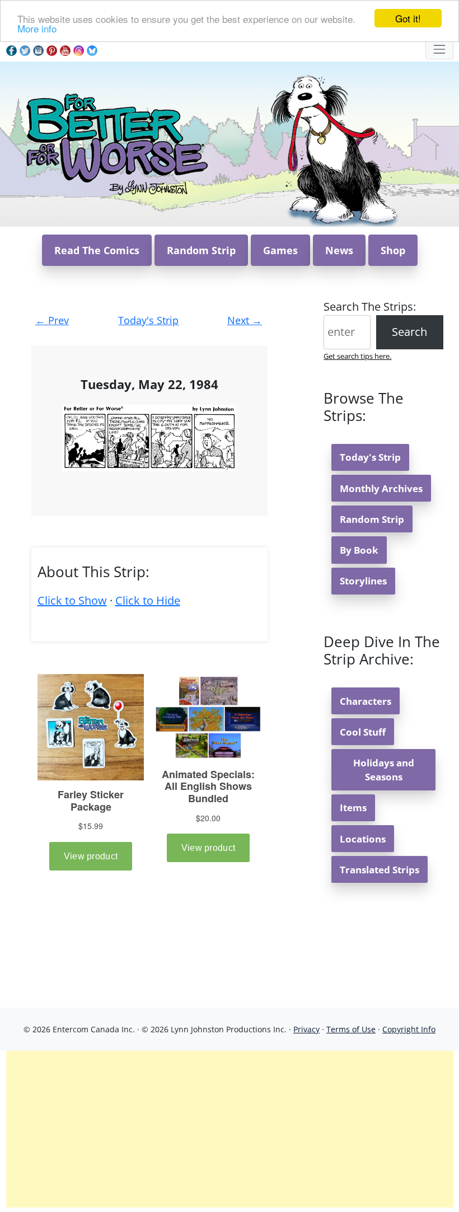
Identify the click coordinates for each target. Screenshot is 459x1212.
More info (37, 28)
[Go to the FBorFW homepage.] (115, 143)
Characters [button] (365, 701)
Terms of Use (351, 1029)
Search (409, 331)
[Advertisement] (229, 1129)
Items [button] (353, 807)
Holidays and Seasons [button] (383, 769)
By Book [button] (359, 550)
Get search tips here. (357, 356)
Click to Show (72, 600)
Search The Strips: (370, 306)
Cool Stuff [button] (363, 732)
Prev (52, 320)
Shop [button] (393, 250)
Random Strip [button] (201, 250)
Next (244, 320)
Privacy (306, 1029)
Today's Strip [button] (370, 457)
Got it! (408, 18)
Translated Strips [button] (379, 869)
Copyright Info (408, 1029)
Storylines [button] (363, 580)
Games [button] (280, 250)
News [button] (339, 250)
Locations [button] (363, 838)
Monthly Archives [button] (381, 488)
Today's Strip (148, 320)
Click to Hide (147, 600)
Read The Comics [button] (96, 250)
